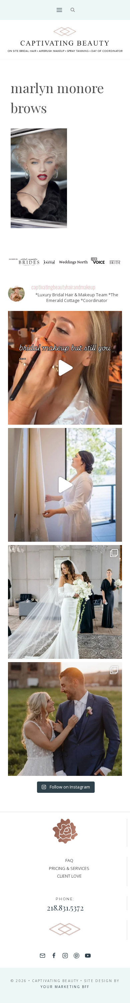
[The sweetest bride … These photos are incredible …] (65, 602)
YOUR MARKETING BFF (65, 986)
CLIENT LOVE (69, 876)
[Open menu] (59, 10)
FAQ (69, 860)
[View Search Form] (73, 10)
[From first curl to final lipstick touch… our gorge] (65, 719)
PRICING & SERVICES (69, 868)
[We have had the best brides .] (65, 485)
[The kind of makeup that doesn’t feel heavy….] (65, 368)
